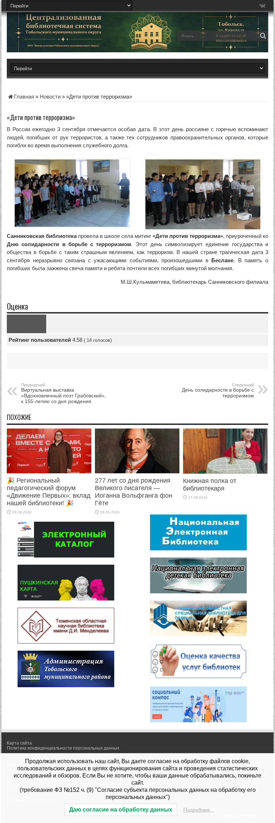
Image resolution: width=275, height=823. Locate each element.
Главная (24, 97)
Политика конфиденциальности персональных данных (63, 748)
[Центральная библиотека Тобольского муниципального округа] (57, 40)
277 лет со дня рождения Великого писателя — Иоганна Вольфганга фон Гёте (133, 492)
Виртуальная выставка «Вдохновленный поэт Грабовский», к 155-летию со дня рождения (63, 393)
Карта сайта (19, 743)
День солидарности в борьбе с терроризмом (218, 390)
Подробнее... (198, 810)
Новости (50, 97)
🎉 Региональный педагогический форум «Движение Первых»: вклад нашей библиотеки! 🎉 (49, 492)
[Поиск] (262, 35)
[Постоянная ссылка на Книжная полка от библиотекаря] (225, 472)
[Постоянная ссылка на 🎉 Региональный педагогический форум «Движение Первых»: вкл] (49, 471)
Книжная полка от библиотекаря (209, 484)
